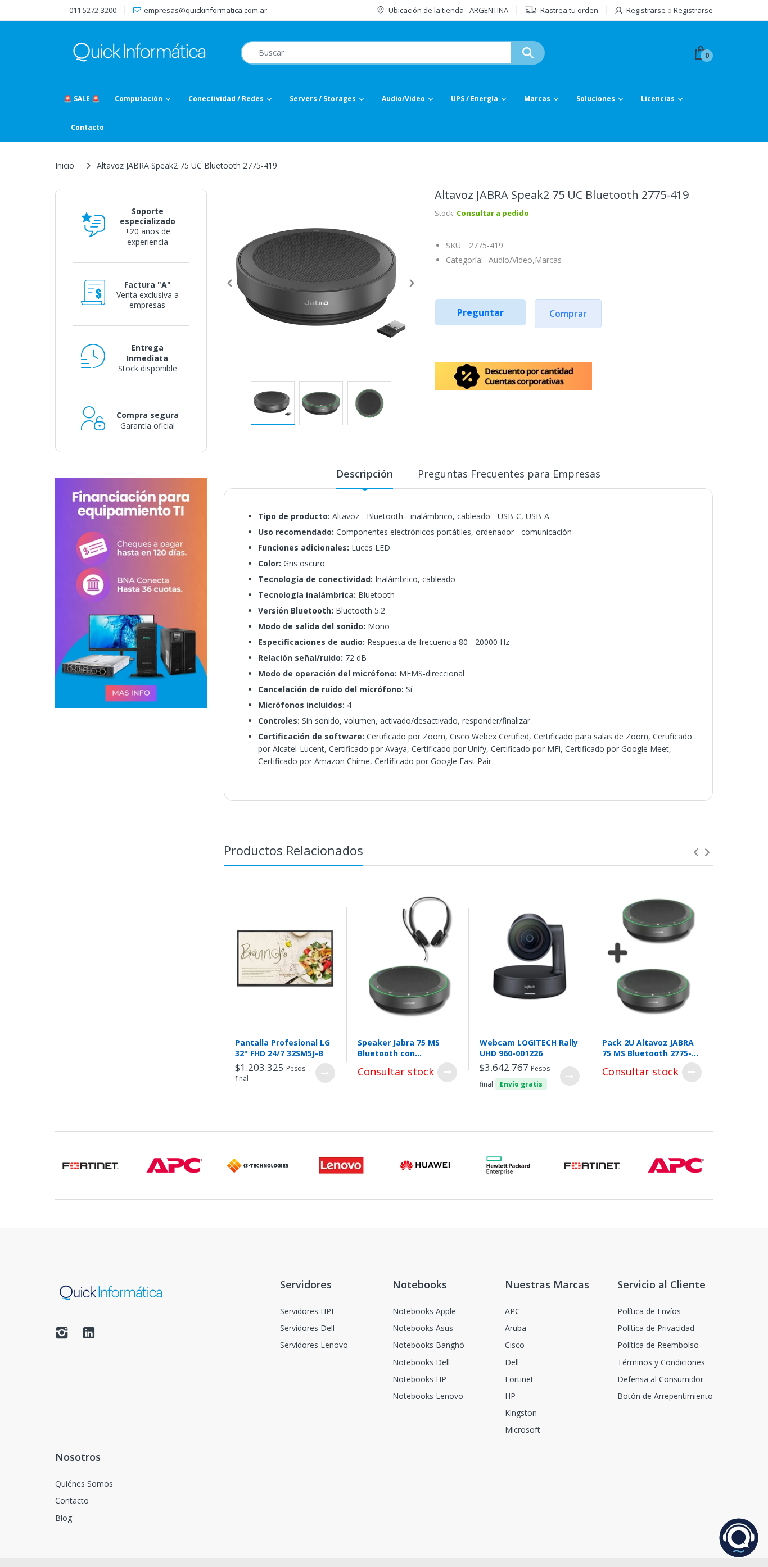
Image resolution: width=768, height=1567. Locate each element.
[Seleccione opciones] (325, 1073)
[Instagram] (62, 1336)
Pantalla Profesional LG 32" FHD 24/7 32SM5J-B (282, 1048)
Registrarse (646, 10)
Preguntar (480, 312)
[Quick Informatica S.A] (139, 52)
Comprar (568, 313)
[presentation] (696, 852)
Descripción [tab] (364, 473)
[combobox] (392, 52)
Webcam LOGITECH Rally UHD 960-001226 (529, 1048)
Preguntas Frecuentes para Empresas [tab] (509, 473)
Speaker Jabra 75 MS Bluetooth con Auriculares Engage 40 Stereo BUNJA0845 (403, 1048)
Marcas (548, 260)
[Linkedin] (89, 1336)
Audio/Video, (512, 260)
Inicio (64, 165)
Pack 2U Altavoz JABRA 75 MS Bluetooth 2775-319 (648, 1048)
